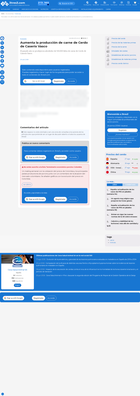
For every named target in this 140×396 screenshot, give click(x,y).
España (114, 159)
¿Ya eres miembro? (122, 135)
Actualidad (5, 9)
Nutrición (44, 9)
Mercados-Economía (30, 9)
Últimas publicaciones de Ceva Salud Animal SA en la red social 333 (64, 256)
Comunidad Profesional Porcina (19, 5)
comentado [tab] (130, 185)
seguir (17, 285)
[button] (37, 81)
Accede (71, 81)
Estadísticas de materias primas (124, 59)
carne (112, 240)
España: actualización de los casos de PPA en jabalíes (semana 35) (121, 207)
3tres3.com (17, 3)
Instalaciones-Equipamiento (92, 9)
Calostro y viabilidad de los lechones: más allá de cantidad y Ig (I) (122, 223)
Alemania (115, 163)
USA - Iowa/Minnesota (117, 168)
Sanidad (16, 9)
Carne (108, 9)
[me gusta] (2, 82)
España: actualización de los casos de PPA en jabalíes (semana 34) (120, 191)
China (113, 172)
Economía (23, 39)
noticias (113, 243)
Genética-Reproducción (60, 9)
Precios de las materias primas (124, 43)
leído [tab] (114, 185)
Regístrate (59, 81)
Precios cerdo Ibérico (120, 63)
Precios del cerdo (118, 38)
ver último (27, 185)
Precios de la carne (119, 47)
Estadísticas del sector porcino (124, 55)
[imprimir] (2, 77)
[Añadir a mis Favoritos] (2, 72)
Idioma (84, 38)
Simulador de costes (120, 51)
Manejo (76, 9)
